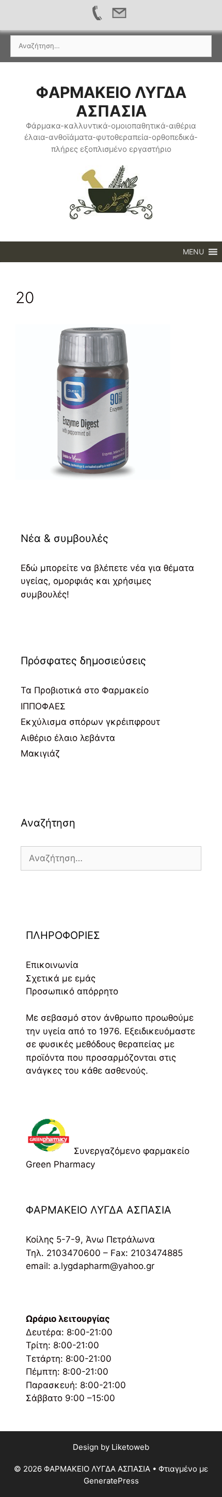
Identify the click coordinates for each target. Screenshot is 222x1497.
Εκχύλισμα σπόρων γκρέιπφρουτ (90, 722)
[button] (193, 251)
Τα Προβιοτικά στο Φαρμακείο (85, 690)
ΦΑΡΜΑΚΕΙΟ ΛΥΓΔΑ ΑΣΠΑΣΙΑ (111, 101)
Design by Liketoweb (111, 1447)
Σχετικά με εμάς (61, 978)
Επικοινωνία (52, 965)
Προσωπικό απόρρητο (72, 991)
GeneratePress (111, 1481)
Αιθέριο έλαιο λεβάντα (68, 738)
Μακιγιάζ (40, 753)
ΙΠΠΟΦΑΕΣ (43, 706)
